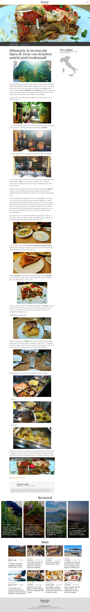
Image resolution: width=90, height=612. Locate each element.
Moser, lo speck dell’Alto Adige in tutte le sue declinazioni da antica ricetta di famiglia (72, 589)
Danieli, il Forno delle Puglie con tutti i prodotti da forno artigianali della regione (35, 589)
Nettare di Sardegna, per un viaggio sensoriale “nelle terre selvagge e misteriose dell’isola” (35, 564)
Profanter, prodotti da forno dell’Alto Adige (53, 563)
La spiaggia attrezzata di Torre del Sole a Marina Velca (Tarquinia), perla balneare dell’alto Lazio (72, 564)
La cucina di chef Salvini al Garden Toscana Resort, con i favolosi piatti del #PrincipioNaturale (33, 530)
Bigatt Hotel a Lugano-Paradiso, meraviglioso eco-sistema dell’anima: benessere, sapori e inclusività (55, 530)
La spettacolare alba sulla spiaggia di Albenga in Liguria (77, 532)
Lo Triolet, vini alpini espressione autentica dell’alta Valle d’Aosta (15, 565)
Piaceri (49, 521)
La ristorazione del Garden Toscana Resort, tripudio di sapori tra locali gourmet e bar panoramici (17, 590)
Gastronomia (49, 558)
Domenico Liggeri (13, 44)
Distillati (29, 558)
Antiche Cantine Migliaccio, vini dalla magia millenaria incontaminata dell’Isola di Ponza (11, 530)
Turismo (71, 526)
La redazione (72, 528)
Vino (3, 523)
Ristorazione (13, 43)
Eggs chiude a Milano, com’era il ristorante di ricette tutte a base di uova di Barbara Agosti (54, 589)
